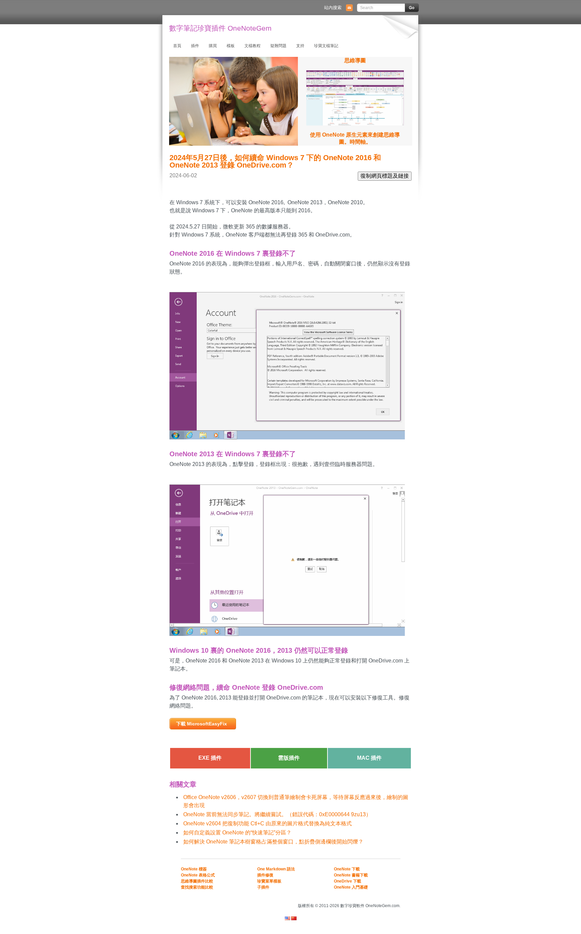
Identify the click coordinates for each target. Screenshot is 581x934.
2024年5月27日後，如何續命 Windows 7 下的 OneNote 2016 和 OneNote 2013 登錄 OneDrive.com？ (275, 161)
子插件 (263, 887)
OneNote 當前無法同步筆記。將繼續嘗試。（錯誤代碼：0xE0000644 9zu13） (277, 814)
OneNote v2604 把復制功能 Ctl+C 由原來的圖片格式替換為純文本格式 (267, 823)
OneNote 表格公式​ (198, 875)
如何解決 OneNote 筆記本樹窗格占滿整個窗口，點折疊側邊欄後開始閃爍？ (273, 842)
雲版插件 (289, 758)
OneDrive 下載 (347, 881)
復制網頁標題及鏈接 (384, 176)
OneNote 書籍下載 (351, 875)
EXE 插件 (210, 758)
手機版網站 (392, 896)
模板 (231, 45)
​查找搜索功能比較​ (197, 887)
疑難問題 (278, 45)
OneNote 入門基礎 (351, 887)
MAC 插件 (369, 758)
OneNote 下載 (347, 869)
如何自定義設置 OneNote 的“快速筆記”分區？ (237, 832)
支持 (300, 45)
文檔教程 (252, 45)
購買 (213, 45)
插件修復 (265, 875)
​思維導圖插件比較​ (197, 881)
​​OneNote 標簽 (194, 869)
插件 (195, 45)
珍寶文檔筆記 (326, 45)
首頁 (177, 45)
